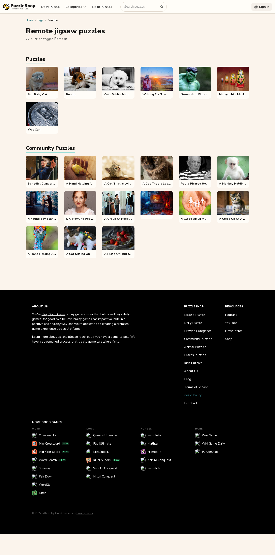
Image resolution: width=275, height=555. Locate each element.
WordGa (45, 485)
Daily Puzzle (50, 7)
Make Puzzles (102, 7)
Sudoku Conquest (105, 468)
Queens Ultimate (105, 435)
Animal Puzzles (195, 347)
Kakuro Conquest (159, 460)
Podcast (231, 315)
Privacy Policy (85, 513)
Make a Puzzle (194, 315)
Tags (40, 20)
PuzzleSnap (210, 452)
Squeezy (45, 468)
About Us (191, 371)
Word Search (52, 460)
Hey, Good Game (53, 314)
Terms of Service (196, 387)
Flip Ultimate (102, 444)
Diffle (43, 493)
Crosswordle (47, 435)
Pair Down (46, 476)
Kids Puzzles (193, 363)
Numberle (154, 452)
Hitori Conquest (104, 476)
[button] (76, 6)
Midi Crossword (53, 452)
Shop (228, 339)
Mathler (153, 444)
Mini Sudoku (101, 452)
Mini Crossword (53, 444)
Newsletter (233, 331)
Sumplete (154, 435)
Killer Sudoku (106, 460)
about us (55, 337)
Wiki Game (209, 435)
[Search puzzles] (162, 7)
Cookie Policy (192, 395)
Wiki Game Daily (213, 444)
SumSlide (154, 468)
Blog (187, 379)
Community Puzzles (198, 339)
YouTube (231, 323)
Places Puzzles (195, 355)
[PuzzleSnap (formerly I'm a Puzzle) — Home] (19, 7)
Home (29, 20)
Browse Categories (198, 331)
